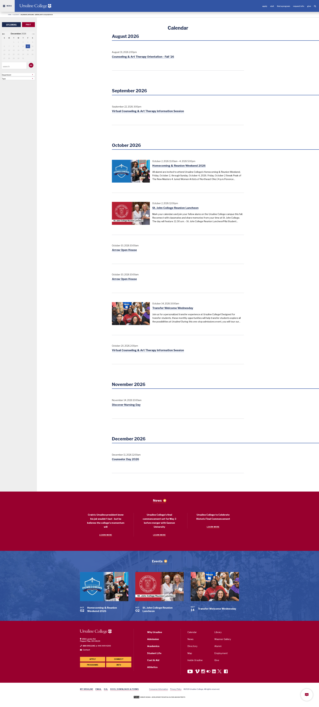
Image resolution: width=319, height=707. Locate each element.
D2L (106, 689)
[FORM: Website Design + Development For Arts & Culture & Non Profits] (159, 697)
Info (119, 665)
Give (309, 6)
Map (189, 653)
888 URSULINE (89, 646)
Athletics (152, 667)
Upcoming (11, 25)
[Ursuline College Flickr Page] (208, 671)
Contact (86, 650)
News (157, 500)
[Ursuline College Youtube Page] (190, 671)
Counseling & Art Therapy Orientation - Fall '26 (143, 56)
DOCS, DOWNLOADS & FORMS (124, 689)
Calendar (16, 14)
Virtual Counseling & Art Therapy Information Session (148, 111)
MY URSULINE (86, 689)
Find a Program (283, 6)
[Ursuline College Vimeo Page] (197, 671)
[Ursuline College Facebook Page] (226, 671)
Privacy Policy (175, 689)
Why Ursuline (154, 632)
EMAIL (98, 689)
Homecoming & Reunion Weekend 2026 (179, 165)
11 (28, 46)
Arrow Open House (124, 250)
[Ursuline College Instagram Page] (203, 671)
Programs (92, 665)
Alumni (217, 646)
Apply (264, 6)
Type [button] (4, 79)
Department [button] (6, 75)
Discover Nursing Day (126, 404)
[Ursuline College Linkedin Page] (214, 671)
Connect (119, 659)
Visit (272, 6)
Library (218, 632)
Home (9, 14)
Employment (221, 653)
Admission (153, 639)
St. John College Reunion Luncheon (175, 207)
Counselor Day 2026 (125, 459)
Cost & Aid (153, 660)
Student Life (154, 653)
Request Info (298, 6)
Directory (192, 646)
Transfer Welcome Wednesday (172, 308)
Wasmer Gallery (222, 639)
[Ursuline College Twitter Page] (219, 671)
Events (157, 561)
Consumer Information (158, 689)
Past (28, 25)
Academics (153, 646)
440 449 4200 (104, 646)
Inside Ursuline (195, 660)
